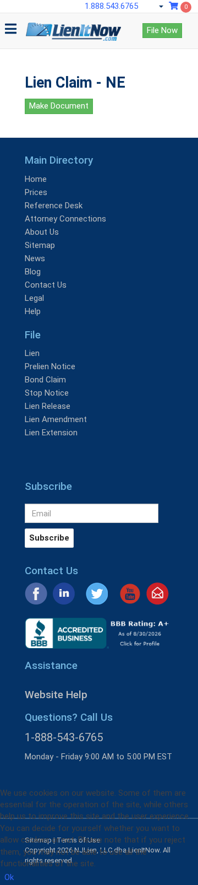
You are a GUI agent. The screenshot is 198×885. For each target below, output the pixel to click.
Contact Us (46, 285)
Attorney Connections (65, 219)
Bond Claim (45, 380)
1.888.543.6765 (111, 6)
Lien (32, 353)
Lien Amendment (56, 419)
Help (33, 311)
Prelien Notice (50, 366)
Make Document (59, 106)
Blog (33, 272)
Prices (36, 192)
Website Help (56, 694)
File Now (162, 30)
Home (36, 179)
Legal (34, 298)
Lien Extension (51, 433)
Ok (9, 877)
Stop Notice (47, 393)
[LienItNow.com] (73, 27)
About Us (42, 232)
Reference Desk (53, 206)
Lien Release (47, 406)
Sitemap (40, 245)
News (35, 258)
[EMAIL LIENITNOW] (157, 593)
